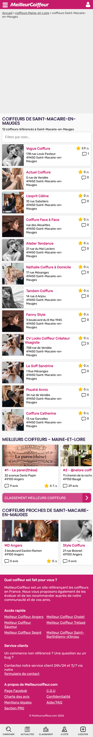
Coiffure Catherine (41, 413)
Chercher (8, 734)
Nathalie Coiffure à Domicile (48, 267)
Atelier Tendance (39, 243)
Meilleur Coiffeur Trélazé (65, 623)
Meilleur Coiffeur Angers (23, 617)
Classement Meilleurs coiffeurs (35, 498)
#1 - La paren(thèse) (21, 470)
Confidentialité (58, 697)
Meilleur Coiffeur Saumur (17, 625)
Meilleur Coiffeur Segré (22, 632)
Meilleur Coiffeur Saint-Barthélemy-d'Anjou (65, 634)
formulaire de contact (21, 674)
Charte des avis (16, 697)
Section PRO (14, 708)
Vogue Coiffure (38, 148)
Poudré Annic (37, 390)
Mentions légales (18, 702)
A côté (64, 734)
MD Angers (13, 545)
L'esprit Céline (37, 196)
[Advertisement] (46, 67)
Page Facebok (15, 691)
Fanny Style (35, 315)
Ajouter (83, 734)
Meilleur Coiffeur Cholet (65, 617)
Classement (46, 734)
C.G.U (50, 691)
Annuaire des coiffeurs (29, 4)
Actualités (27, 734)
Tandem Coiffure (39, 291)
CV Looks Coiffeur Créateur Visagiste (47, 340)
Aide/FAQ (54, 702)
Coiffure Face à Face (42, 220)
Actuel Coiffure (38, 172)
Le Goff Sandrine (39, 366)
